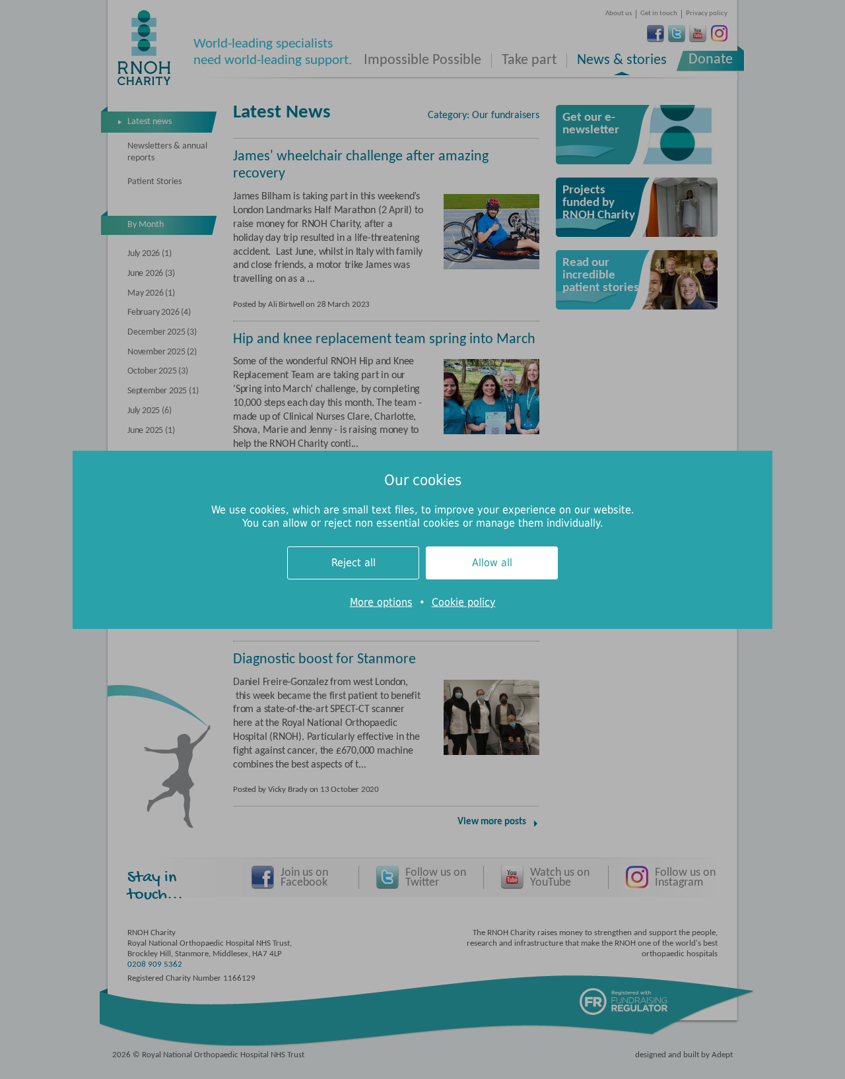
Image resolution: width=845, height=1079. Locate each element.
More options (381, 602)
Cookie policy (464, 602)
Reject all (353, 562)
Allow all (492, 562)
